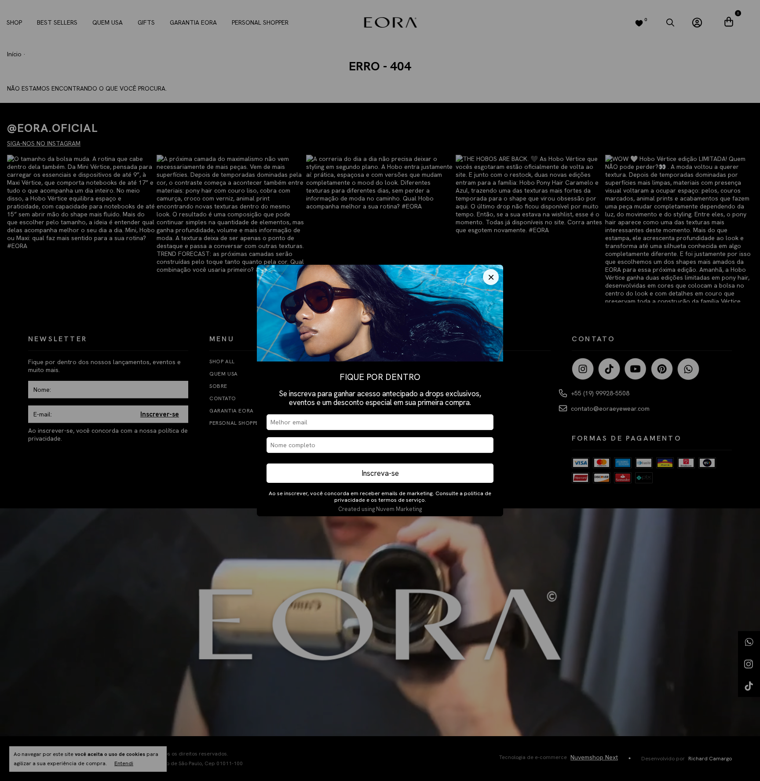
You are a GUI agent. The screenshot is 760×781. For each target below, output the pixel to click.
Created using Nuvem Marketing (380, 509)
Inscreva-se (380, 473)
